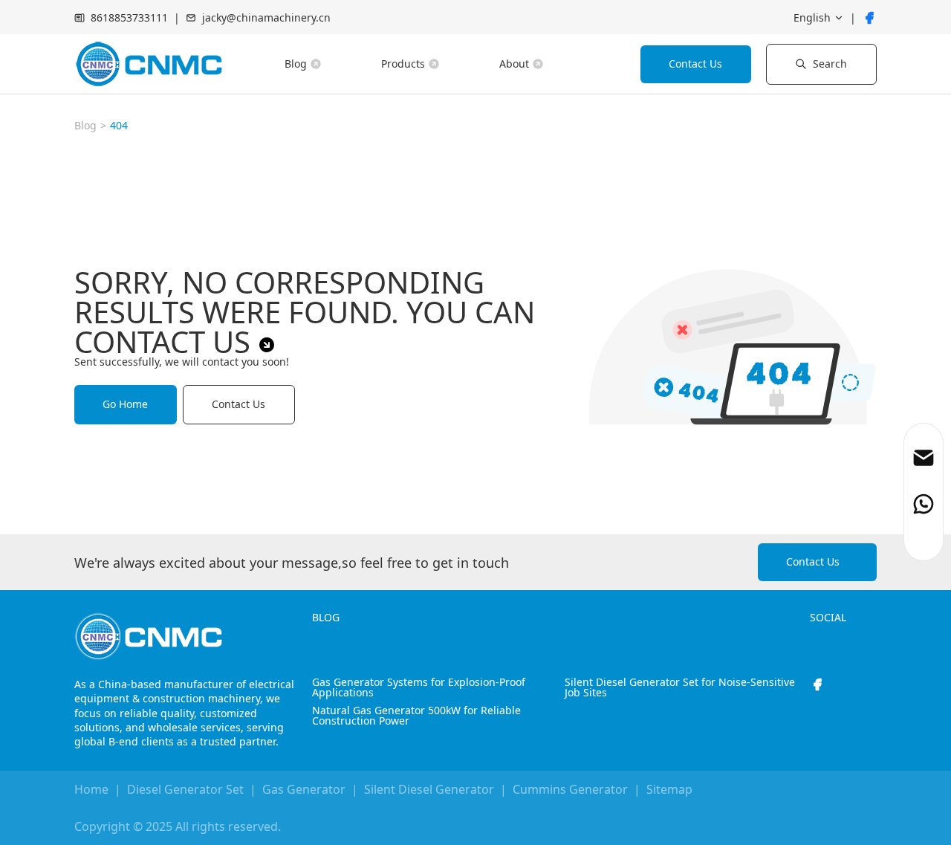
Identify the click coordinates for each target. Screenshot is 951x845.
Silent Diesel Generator (429, 789)
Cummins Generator (570, 789)
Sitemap (669, 789)
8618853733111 (129, 18)
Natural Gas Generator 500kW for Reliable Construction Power (416, 715)
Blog (85, 125)
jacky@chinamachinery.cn (266, 18)
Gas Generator (303, 789)
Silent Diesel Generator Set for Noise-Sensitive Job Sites (680, 687)
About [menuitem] (514, 63)
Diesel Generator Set (185, 789)
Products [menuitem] (403, 63)
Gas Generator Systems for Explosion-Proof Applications (418, 687)
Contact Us (695, 63)
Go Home (125, 404)
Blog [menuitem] (296, 63)
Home (91, 789)
